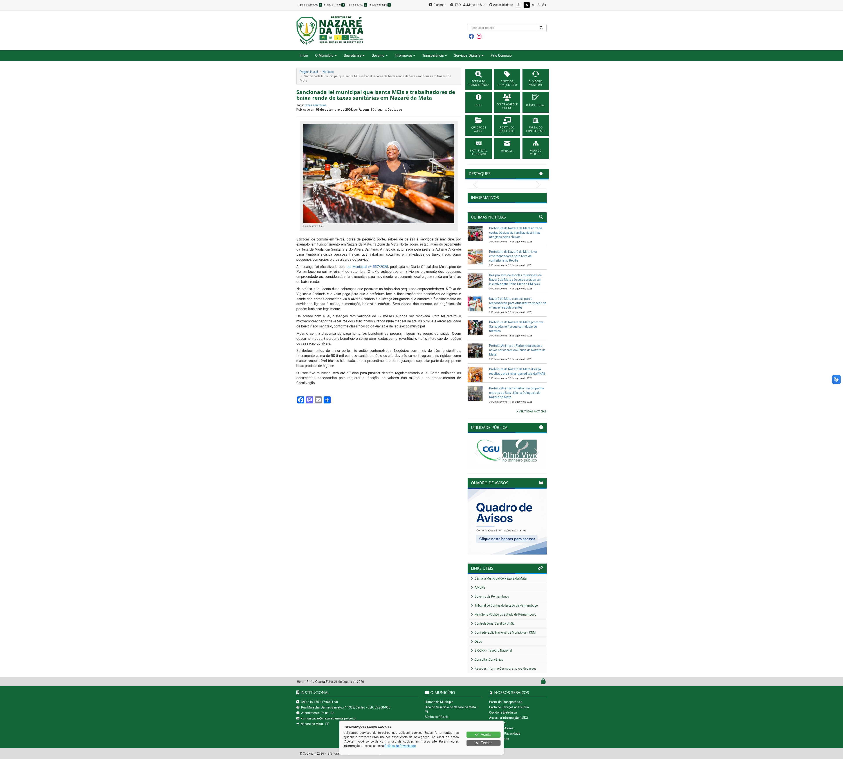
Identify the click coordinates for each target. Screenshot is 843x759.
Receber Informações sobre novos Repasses (505, 668)
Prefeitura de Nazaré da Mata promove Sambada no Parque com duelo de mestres (516, 326)
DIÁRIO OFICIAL (535, 105)
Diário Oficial (497, 723)
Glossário (439, 5)
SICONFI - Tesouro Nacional (493, 650)
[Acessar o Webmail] (538, 682)
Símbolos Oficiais (437, 717)
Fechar (486, 743)
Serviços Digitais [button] (467, 55)
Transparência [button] (433, 55)
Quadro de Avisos (501, 728)
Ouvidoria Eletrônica (503, 712)
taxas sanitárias (315, 105)
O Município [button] (324, 55)
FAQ (457, 5)
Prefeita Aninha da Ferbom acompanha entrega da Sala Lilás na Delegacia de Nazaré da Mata (516, 393)
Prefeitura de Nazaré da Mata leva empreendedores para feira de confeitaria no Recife (513, 256)
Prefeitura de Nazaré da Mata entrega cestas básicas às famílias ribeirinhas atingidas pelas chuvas (515, 232)
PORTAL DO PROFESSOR (507, 129)
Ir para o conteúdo (309, 4)
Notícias (328, 72)
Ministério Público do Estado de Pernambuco (505, 614)
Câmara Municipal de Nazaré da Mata (500, 578)
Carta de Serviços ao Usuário (509, 707)
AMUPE (479, 587)
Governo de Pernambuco (491, 596)
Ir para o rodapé (379, 4)
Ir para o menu (334, 4)
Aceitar (486, 734)
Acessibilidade (502, 5)
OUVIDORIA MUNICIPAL (535, 83)
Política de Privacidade (504, 733)
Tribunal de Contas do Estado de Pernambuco (506, 605)
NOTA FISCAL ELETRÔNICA (478, 152)
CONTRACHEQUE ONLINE (507, 106)
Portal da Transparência (505, 702)
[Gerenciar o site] (543, 682)
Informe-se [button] (403, 55)
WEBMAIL (507, 151)
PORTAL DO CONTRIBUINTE (535, 129)
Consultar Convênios (488, 659)
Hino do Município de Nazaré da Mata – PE (452, 709)
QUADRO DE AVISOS (478, 129)
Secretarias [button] (352, 55)
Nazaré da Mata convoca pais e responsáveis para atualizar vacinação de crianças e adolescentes (517, 303)
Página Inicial (309, 72)
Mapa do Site (476, 5)
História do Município (439, 702)
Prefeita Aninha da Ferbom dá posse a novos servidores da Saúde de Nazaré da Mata (517, 350)
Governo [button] (378, 55)
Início (304, 55)
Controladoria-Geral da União (494, 623)
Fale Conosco (501, 55)
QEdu (478, 641)
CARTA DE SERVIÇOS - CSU (507, 83)
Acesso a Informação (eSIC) (508, 717)
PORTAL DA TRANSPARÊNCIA (478, 83)
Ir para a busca (356, 4)
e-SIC (478, 105)
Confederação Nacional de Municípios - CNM (505, 632)
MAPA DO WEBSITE (535, 152)
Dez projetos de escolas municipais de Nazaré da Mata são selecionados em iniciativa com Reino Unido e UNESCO (515, 279)
